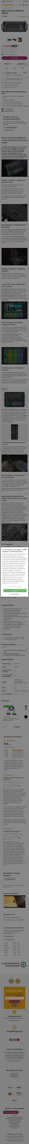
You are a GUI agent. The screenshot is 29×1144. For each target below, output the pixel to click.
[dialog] (14, 572)
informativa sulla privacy (12, 583)
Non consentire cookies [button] (15, 586)
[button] (14, 594)
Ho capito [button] (15, 590)
